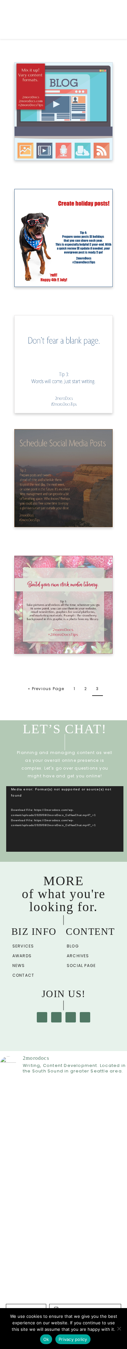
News (18, 965)
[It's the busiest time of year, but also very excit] (63, 1253)
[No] (119, 1328)
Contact (23, 975)
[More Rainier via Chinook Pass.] (63, 1270)
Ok (46, 1339)
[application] (64, 819)
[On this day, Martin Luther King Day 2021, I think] (63, 1109)
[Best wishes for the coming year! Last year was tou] (63, 1160)
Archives (78, 956)
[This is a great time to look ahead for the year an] (63, 1212)
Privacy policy (73, 1339)
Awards (22, 956)
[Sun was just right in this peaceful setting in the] (63, 1299)
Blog (73, 946)
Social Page (81, 965)
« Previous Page (46, 688)
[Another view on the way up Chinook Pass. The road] (63, 1283)
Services (23, 946)
